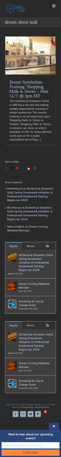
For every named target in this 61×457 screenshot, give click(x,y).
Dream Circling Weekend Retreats (27, 228)
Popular (13, 246)
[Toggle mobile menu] (54, 6)
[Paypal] (22, 168)
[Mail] (12, 168)
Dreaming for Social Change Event (31, 303)
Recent (30, 246)
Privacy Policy (27, 407)
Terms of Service (42, 407)
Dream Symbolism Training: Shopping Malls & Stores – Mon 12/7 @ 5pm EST (28, 89)
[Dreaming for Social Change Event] (12, 301)
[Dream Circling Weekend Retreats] (12, 284)
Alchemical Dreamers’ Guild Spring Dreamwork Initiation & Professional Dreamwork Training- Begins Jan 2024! (30, 194)
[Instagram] (35, 168)
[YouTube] (17, 168)
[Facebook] (6, 168)
